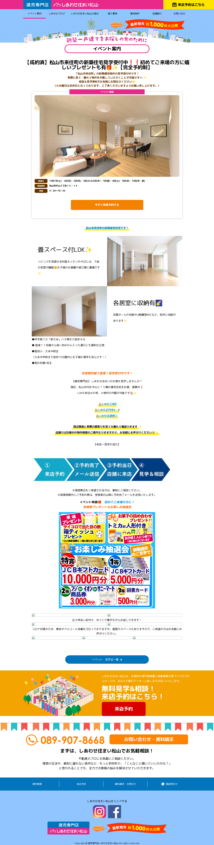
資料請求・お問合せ (125, 784)
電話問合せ (172, 784)
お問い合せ (179, 13)
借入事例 (112, 13)
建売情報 (37, 784)
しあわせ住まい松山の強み (85, 13)
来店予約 (124, 709)
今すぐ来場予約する (107, 205)
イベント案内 (35, 13)
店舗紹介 (157, 13)
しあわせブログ (57, 13)
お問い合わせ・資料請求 (149, 739)
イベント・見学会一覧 (105, 659)
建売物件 (135, 13)
